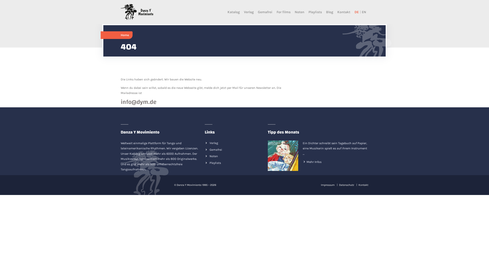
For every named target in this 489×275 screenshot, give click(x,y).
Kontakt (343, 12)
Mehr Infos (314, 162)
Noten (299, 12)
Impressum (328, 185)
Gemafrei (265, 12)
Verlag (249, 12)
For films (284, 12)
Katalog (233, 12)
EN (364, 12)
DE (357, 12)
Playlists (315, 12)
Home (125, 35)
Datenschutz (346, 185)
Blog (329, 12)
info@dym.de (139, 102)
